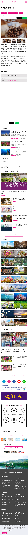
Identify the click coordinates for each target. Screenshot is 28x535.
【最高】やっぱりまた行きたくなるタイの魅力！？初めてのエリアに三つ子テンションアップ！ (13, 351)
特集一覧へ (14, 235)
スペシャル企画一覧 (14, 447)
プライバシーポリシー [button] (7, 530)
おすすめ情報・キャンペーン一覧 (14, 435)
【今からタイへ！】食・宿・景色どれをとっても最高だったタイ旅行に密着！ (20, 366)
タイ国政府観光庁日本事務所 (13, 472)
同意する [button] (4, 533)
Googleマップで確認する (13, 80)
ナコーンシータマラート (13, 12)
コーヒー (3, 15)
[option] (3, 439)
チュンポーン (4, 12)
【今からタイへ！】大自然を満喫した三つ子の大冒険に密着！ (20, 357)
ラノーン (21, 12)
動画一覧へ (14, 375)
